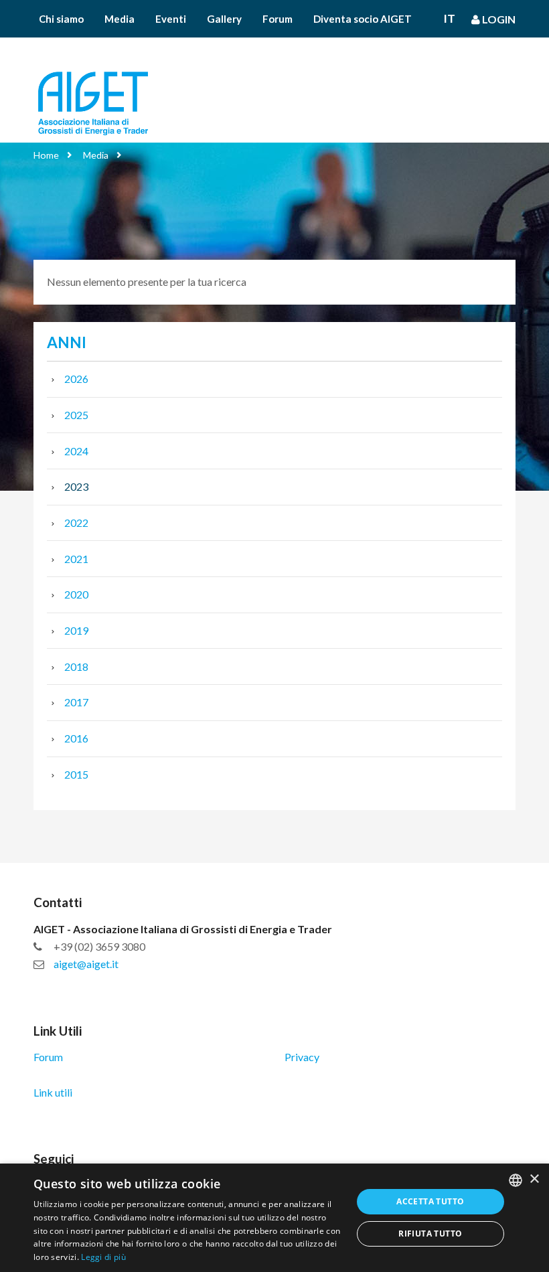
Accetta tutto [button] (430, 1201)
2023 (76, 486)
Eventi (170, 19)
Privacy (302, 1056)
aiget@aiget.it (86, 963)
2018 (76, 666)
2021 (76, 558)
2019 (76, 630)
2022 (76, 522)
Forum (277, 19)
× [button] (534, 1179)
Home (46, 155)
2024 (76, 451)
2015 (76, 774)
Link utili (52, 1092)
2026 (76, 378)
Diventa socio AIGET (362, 19)
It (449, 18)
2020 (76, 594)
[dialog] (274, 1218)
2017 (76, 702)
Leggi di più (103, 1257)
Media (119, 19)
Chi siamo (61, 19)
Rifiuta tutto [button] (430, 1233)
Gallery (224, 19)
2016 (76, 738)
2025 (76, 414)
